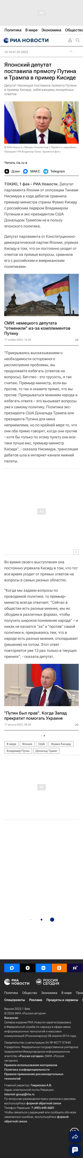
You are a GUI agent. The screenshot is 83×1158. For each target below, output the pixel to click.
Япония (27, 744)
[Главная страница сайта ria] (25, 40)
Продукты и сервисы (62, 1000)
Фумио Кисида (61, 744)
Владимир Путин (18, 751)
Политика (11, 993)
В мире (11, 744)
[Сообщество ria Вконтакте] (43, 968)
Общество (29, 993)
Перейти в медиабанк (63, 147)
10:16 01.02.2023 (16, 52)
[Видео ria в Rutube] (75, 968)
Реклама (35, 1000)
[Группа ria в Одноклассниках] (59, 968)
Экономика (49, 993)
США (41, 744)
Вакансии (11, 1017)
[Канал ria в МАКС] (12, 968)
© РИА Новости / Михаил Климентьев (26, 147)
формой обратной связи (43, 1103)
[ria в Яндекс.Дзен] (27, 968)
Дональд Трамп (46, 751)
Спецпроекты (14, 1000)
